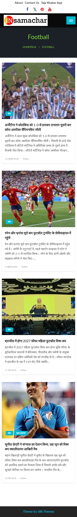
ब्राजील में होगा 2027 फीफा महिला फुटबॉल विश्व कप (35, 341)
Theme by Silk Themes (38, 511)
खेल (9, 114)
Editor (26, 159)
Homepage (29, 47)
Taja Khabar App (51, 3)
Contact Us (32, 3)
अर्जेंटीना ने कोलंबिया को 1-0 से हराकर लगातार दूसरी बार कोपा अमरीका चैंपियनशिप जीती (38, 128)
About (19, 3)
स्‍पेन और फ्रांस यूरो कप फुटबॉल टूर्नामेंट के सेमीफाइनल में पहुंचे (38, 236)
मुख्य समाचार (21, 433)
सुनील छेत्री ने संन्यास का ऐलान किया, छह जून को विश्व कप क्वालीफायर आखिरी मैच (37, 447)
